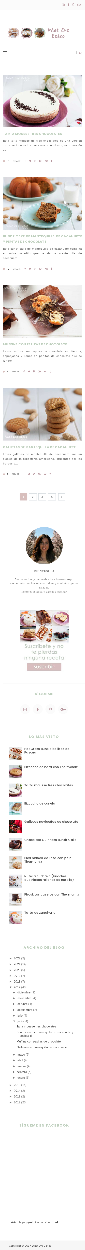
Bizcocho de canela (39, 803)
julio (20, 1015)
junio (20, 1021)
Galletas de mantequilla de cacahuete (39, 447)
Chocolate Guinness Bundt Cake (50, 840)
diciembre (24, 992)
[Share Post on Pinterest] (35, 161)
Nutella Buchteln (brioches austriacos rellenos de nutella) (49, 878)
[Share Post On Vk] (46, 161)
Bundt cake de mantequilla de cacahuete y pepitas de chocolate (42, 239)
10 (7, 268)
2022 (17, 958)
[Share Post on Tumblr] (51, 161)
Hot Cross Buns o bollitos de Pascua (46, 750)
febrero (22, 1072)
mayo (21, 1054)
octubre (22, 1003)
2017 (17, 987)
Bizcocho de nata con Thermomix (50, 767)
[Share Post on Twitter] (30, 161)
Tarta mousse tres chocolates (32, 134)
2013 (17, 1096)
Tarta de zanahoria (40, 913)
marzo (21, 1066)
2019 (17, 975)
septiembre (24, 1009)
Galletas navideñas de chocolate (51, 822)
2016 (17, 1085)
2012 (17, 1102)
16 (7, 161)
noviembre (24, 998)
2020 (17, 970)
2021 (17, 964)
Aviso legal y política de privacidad (34, 1222)
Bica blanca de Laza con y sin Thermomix (48, 860)
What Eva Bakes (41, 1245)
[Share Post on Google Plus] (40, 161)
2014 (17, 1090)
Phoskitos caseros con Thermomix (51, 894)
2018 (17, 981)
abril (20, 1060)
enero (21, 1077)
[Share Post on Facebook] (25, 161)
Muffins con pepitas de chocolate (35, 344)
